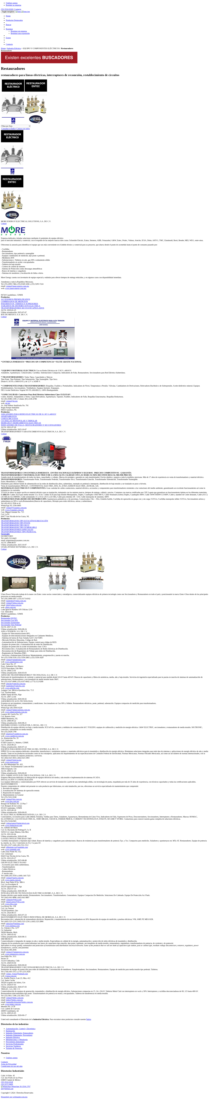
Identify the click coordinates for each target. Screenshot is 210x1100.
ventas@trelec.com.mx (15, 998)
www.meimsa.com (12, 926)
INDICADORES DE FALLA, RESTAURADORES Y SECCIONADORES (31, 425)
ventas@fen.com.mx (14, 799)
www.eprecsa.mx (12, 762)
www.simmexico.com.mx (15, 954)
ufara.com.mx (10, 607)
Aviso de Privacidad (8, 1064)
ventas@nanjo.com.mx (15, 878)
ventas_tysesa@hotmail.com (17, 974)
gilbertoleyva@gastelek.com (17, 847)
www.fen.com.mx (12, 801)
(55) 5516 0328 (7, 9)
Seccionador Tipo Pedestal (11, 625)
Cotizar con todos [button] (23, 129)
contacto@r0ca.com (13, 900)
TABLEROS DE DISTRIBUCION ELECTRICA (20, 306)
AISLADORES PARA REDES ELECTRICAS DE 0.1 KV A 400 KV (28, 414)
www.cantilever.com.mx (14, 736)
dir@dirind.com (7, 1089)
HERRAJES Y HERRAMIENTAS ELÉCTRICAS (21, 423)
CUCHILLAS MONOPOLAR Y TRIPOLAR (19, 421)
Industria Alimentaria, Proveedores (19, 1035)
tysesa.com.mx (11, 976)
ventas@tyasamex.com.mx (16, 508)
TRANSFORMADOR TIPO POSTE (15, 523)
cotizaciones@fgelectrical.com (17, 823)
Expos (8, 38)
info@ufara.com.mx (14, 605)
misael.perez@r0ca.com (15, 902)
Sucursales (5, 534)
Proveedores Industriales (15, 1042)
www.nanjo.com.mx (13, 880)
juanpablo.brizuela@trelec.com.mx (19, 1002)
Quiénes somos (12, 3)
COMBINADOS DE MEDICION (14, 301)
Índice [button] (88, 1019)
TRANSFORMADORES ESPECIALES (17, 529)
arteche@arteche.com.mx (16, 684)
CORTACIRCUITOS (9, 418)
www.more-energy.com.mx (15, 288)
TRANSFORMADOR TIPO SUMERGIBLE (19, 527)
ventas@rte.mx (12, 401)
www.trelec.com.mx (13, 1004)
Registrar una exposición (20, 33)
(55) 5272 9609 (7, 1084)
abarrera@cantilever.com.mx (17, 734)
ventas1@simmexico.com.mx (17, 952)
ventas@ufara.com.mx (14, 603)
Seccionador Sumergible (10, 623)
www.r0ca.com (11, 904)
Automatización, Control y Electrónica (20, 1029)
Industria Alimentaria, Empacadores (19, 1033)
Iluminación (10, 1031)
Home (8, 16)
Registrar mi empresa (19, 31)
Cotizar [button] (4, 223)
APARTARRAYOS (9, 416)
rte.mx (7, 403)
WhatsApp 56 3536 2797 (20, 1086)
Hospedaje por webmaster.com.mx (14, 1097)
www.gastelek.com (12, 849)
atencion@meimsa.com (15, 924)
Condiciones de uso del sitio (11, 1066)
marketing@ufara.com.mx (16, 601)
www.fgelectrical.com (13, 825)
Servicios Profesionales (15, 1044)
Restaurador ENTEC (9, 618)
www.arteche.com (12, 688)
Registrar (9, 29)
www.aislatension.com (14, 662)
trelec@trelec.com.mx (14, 1000)
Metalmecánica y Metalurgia (17, 1040)
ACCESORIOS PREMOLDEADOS (15, 299)
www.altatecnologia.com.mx (16, 712)
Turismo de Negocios (14, 1048)
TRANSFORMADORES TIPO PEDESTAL (18, 532)
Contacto (17, 9)
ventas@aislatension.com (15, 660)
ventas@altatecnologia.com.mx (18, 710)
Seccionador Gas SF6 (9, 620)
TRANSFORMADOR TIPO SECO (15, 525)
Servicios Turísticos (13, 1046)
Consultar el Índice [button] (8, 129)
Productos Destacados (14, 20)
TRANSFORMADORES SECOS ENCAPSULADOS (22, 308)
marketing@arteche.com (15, 686)
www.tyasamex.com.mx (14, 510)
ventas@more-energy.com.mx (17, 286)
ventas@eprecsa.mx (13, 760)
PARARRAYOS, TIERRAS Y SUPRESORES (19, 304)
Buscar (8, 25)
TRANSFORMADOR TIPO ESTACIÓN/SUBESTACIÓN (24, 521)
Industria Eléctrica (14, 48)
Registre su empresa (13, 5)
